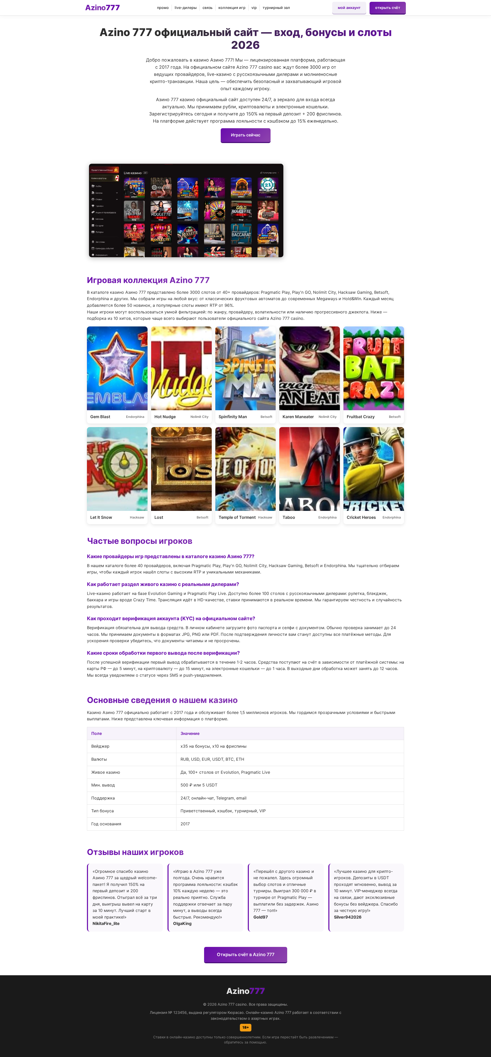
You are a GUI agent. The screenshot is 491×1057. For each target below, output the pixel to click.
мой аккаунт (349, 7)
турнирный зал (276, 7)
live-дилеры (186, 7)
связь (208, 7)
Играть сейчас (245, 134)
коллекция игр (232, 7)
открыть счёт (387, 7)
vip (254, 7)
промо (163, 7)
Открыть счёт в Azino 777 (245, 954)
